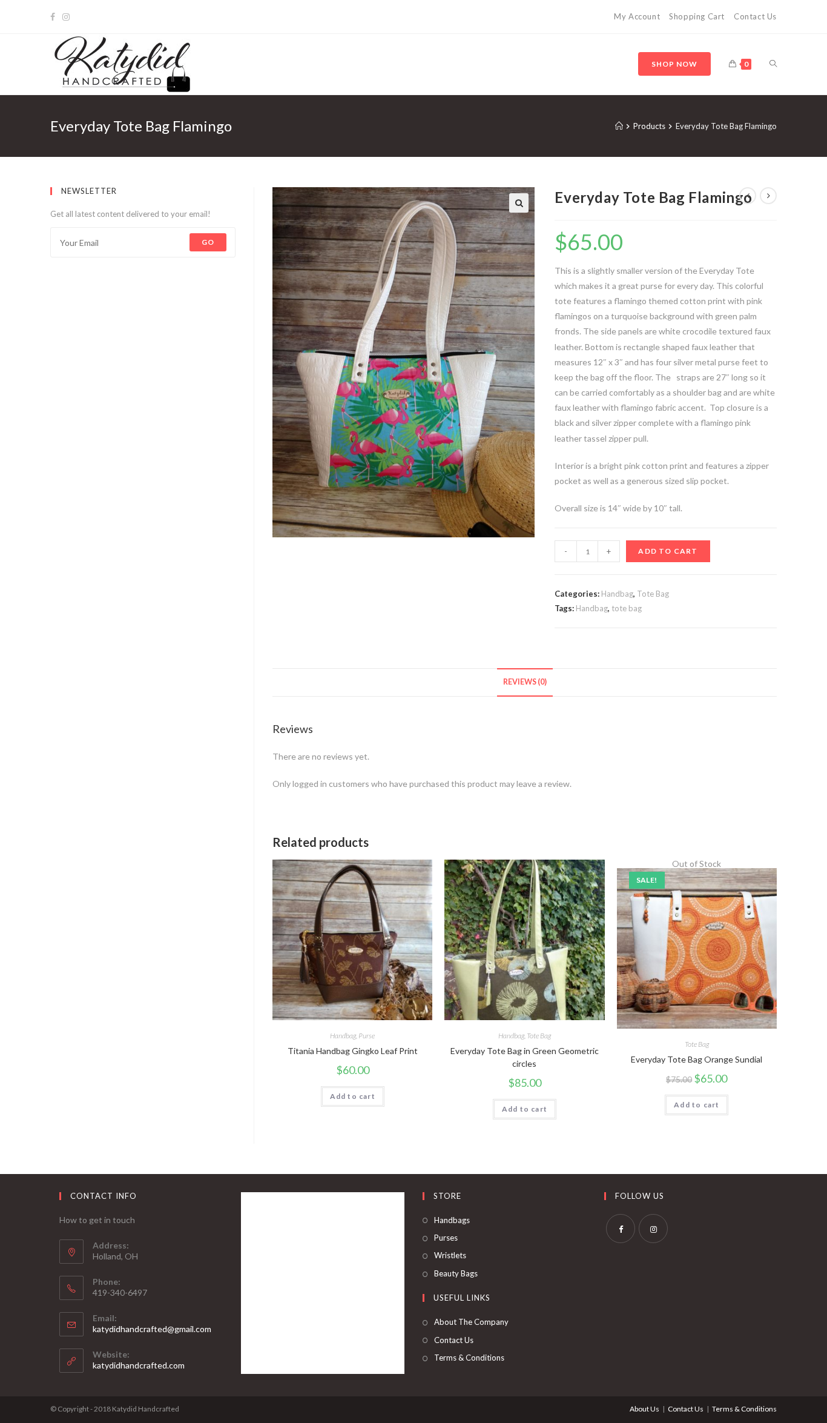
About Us (644, 1408)
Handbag (617, 594)
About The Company (471, 1322)
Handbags (452, 1220)
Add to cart (667, 551)
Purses (446, 1237)
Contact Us (755, 16)
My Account (637, 16)
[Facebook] (54, 17)
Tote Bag (653, 594)
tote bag (626, 608)
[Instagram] (66, 17)
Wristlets (450, 1255)
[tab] (525, 682)
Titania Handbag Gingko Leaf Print (353, 1051)
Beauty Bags (456, 1273)
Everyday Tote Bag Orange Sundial (696, 1059)
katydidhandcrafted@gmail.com (152, 1329)
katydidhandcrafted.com (139, 1365)
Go (208, 242)
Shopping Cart (697, 16)
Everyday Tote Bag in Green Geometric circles (524, 1057)
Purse (366, 1035)
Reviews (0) (525, 681)
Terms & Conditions (469, 1357)
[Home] (619, 126)
